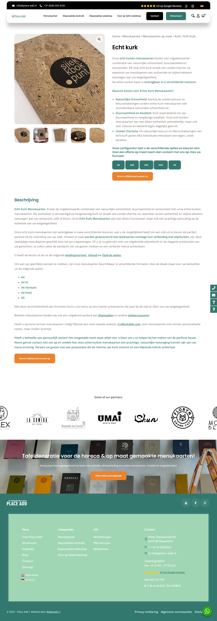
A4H (161, 165)
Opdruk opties (111, 255)
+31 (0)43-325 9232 (54, 5)
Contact (155, 16)
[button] (99, 39)
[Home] (19, 16)
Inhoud (92, 255)
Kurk (178, 36)
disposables (105, 315)
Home (116, 36)
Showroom (176, 16)
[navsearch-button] (193, 16)
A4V (146, 165)
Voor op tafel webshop (129, 16)
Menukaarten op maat (157, 36)
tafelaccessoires (138, 315)
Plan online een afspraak (108, 475)
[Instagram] (205, 503)
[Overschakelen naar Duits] (202, 6)
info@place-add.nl (27, 5)
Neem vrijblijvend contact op (132, 176)
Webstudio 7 (53, 612)
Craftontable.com (128, 324)
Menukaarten (50, 16)
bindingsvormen (76, 255)
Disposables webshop (100, 16)
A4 (118, 165)
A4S (132, 165)
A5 (174, 165)
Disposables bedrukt (73, 16)
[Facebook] (186, 503)
